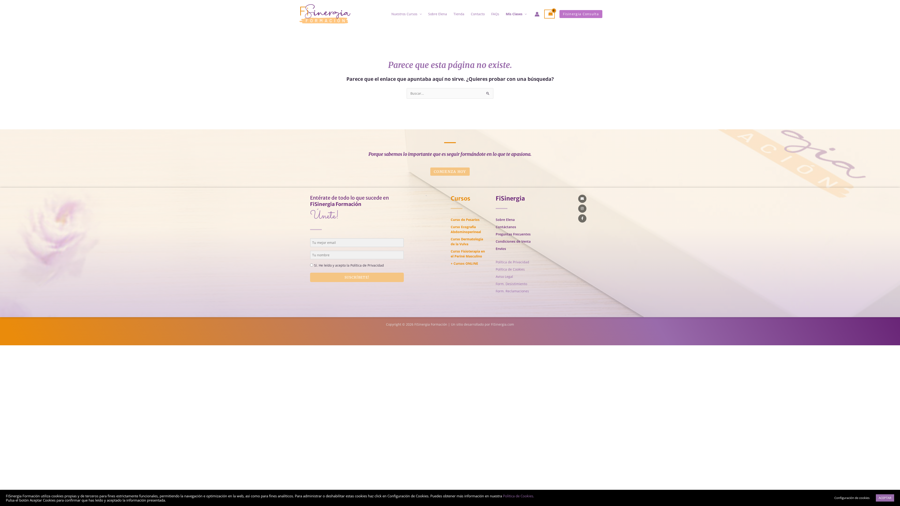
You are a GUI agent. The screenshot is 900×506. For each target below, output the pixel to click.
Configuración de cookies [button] (852, 498)
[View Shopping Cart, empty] (549, 14)
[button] (580, 14)
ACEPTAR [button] (885, 498)
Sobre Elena (437, 14)
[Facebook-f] (582, 218)
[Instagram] (582, 209)
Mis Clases (514, 14)
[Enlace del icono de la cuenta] (537, 14)
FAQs (495, 14)
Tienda (459, 14)
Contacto (478, 14)
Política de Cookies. (518, 496)
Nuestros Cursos (404, 14)
